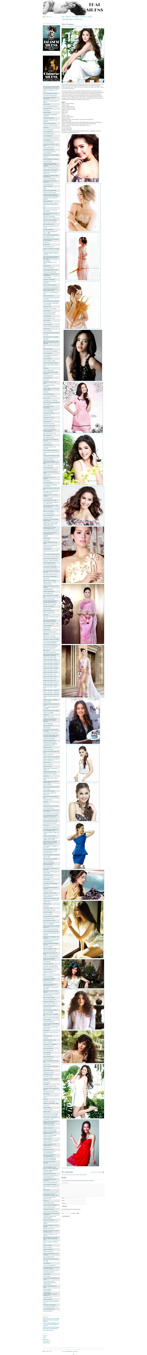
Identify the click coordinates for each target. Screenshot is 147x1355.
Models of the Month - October (50, 684)
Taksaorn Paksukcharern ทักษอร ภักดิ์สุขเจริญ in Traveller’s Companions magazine (50, 1122)
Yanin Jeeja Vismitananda (49, 1265)
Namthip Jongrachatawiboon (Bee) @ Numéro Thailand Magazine (50, 720)
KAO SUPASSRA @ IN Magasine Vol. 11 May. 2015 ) (51, 503)
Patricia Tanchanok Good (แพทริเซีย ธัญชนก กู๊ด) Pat (50, 896)
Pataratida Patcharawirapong (50, 883)
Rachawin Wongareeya (48, 1001)
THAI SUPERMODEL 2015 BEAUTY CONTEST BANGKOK (50, 1168)
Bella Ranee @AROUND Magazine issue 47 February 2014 (51, 217)
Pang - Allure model (47, 866)
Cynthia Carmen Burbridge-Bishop (51, 326)
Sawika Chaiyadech (48, 1042)
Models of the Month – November (51, 694)
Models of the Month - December (50, 664)
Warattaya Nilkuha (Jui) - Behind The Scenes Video (50, 1231)
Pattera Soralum (47, 903)
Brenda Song (46, 242)
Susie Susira (46, 1105)
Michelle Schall (46, 627)
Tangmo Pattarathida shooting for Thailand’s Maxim (51, 1141)
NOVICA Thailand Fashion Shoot (51, 819)
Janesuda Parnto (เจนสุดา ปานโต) (51, 455)
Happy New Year (47, 415)
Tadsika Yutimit (46, 1111)
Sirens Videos (75, 16)
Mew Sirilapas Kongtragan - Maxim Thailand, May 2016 (49, 621)
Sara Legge (46, 1030)
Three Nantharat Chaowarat (49, 1184)
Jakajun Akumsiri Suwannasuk (50, 450)
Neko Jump (46, 776)
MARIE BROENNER (48, 589)
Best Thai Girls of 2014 (48, 224)
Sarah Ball (45, 1038)
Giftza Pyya (46, 392)
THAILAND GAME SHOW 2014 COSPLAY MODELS (50, 1171)
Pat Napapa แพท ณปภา (48, 881)
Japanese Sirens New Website (50, 469)
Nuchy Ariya (46, 825)
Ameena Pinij (46, 104)
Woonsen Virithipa (47, 1245)
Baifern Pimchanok (47, 186)
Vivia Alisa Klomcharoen (49, 1220)
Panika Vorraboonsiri (48, 875)
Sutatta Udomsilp (47, 1107)
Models (71, 26)
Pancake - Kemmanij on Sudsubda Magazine (48, 863)
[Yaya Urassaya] (83, 55)
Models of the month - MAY (49, 680)
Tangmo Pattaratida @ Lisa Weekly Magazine (49, 1145)
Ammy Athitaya (46, 110)
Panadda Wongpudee (48, 861)
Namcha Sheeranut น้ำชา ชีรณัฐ (50, 710)
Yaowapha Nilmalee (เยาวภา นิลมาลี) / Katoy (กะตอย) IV (50, 1271)
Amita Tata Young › (78, 19)
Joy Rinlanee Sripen (48, 482)
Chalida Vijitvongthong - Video (50, 270)
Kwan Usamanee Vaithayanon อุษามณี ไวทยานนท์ (50, 546)
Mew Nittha (46, 614)
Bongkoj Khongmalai (48, 229)
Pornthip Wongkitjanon (48, 976)
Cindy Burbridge (47, 316)
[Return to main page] (73, 15)
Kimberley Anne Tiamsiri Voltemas (51, 530)
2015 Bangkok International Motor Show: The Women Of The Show (51, 87)
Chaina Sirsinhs (47, 265)
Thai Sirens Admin (77, 26)
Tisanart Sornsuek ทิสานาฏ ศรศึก (51, 1192)
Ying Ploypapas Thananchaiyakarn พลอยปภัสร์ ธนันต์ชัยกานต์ (50, 1294)
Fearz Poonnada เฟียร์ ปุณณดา (50, 362)
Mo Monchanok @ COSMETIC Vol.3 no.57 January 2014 (50, 647)
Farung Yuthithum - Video (49, 360)
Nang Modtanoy (47, 727)
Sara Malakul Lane (47, 1035)
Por (44, 974)
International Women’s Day (49, 433)
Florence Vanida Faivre (48, 370)
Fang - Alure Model (47, 353)
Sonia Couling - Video (48, 1070)
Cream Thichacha (47, 322)
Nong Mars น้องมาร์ (47, 799)
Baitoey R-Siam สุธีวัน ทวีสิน (49, 190)
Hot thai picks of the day (48, 423)
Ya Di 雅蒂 (45, 1261)
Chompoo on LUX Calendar (49, 308)
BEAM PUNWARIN (47, 201)
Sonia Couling (46, 1068)
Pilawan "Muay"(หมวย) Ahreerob (50, 929)
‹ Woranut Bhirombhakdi (67, 19)
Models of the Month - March (49, 678)
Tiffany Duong (46, 1190)
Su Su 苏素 (45, 1084)
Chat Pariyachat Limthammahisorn (51, 287)
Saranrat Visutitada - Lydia (49, 1040)
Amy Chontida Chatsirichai (49, 123)
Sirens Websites (47, 1052)
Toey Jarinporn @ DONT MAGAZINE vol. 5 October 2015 (50, 1195)
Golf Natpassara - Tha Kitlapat (50, 400)
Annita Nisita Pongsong (48, 133)
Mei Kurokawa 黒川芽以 (48, 606)
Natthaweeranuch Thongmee (50, 774)
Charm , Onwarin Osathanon (50, 285)
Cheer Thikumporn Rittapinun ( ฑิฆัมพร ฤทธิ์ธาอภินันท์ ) (50, 290)
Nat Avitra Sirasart (47, 747)
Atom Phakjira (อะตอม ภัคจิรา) (50, 170)
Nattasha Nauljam (47, 766)
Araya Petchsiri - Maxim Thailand (51, 155)
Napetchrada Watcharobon (49, 740)
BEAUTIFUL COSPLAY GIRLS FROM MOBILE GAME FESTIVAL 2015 (51, 204)
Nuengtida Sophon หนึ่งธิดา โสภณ (51, 827)
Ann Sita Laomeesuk (48, 129)
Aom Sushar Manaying (48, 142)
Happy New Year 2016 (48, 417)
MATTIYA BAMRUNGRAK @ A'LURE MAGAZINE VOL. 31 (50, 601)
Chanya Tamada (47, 277)
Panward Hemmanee (48, 877)
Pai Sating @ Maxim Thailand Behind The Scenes (50, 852)
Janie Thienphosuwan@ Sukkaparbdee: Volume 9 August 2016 (50, 462)
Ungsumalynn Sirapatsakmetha (50, 1211)
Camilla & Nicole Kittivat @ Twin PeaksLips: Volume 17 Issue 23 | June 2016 (50, 253)
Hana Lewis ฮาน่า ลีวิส (48, 413)
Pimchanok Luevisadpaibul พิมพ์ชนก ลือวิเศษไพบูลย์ (50, 940)
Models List (68, 16)
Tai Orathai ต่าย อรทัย (48, 1119)
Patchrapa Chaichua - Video (49, 893)
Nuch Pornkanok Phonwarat (49, 823)
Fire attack (45, 368)
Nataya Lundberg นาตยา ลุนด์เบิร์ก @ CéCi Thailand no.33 (51, 759)
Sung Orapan (46, 1093)
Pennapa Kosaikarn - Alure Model (51, 916)
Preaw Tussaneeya (47, 982)
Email (63, 1200)
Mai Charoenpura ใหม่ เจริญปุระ (50, 569)
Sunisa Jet (45, 1099)
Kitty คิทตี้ (45, 536)
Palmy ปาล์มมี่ (46, 856)
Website (63, 1203)
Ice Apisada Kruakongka (49, 427)
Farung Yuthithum (47, 358)
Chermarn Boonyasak (48, 295)
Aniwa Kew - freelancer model (50, 125)
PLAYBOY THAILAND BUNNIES (50, 956)
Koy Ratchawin (46, 538)
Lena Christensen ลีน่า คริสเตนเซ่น (51, 554)
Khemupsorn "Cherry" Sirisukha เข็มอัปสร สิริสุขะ (50, 520)
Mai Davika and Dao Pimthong (50, 574)
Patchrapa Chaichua (48, 891)
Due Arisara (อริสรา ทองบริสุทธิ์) (50, 337)
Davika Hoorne (46, 328)
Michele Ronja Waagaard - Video (51, 623)
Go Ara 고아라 (46, 398)
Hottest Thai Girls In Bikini (49, 425)
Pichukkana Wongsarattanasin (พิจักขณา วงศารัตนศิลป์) (51, 923)
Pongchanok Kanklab (48, 963)
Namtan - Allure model (48, 716)
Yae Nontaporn (46, 1263)
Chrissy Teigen (46, 310)
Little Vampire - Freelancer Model (51, 556)
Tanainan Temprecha (48, 1128)
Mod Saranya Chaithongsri (49, 652)
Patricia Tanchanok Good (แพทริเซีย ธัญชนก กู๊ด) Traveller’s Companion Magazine (51, 1320)
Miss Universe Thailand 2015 (50, 644)
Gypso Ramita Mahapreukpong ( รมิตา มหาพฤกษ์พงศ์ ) (50, 410)
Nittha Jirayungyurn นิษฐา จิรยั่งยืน (51, 786)
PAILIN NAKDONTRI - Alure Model (51, 854)
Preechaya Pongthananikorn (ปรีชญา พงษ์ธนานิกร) (50, 985)
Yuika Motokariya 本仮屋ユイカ (50, 1306)
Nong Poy (45, 801)
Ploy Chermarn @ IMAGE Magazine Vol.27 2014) (49, 959)
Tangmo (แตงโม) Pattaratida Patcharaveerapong (49, 1133)
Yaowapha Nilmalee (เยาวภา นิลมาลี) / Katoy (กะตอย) (50, 1268)
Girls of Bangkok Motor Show (50, 396)
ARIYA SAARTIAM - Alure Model (50, 159)
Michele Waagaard (47, 625)
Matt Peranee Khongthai (49, 599)
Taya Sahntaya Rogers (48, 1149)
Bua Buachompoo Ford (48, 246)
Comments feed (46, 1341)
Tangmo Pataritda (47, 1138)
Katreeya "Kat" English (48, 511)
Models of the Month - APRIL (49, 657)
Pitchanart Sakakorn (48, 946)
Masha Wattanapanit (48, 593)
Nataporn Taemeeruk (48, 754)
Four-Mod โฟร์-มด (47, 377)
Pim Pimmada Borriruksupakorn (50, 931)
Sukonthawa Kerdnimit (48, 1091)
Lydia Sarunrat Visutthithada (49, 567)
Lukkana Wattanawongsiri (49, 562)
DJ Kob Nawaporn (47, 330)
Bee (44, 208)
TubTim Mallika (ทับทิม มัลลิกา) (50, 1205)
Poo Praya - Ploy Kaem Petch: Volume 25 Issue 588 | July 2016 (50, 966)
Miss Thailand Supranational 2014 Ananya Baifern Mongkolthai (51, 642)
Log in (44, 1337)
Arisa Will (45, 157)
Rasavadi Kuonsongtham (49, 1006)
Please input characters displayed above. (71, 1209)
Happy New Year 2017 (48, 419)
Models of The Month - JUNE (50, 676)
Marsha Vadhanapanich (48, 591)
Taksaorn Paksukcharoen (49, 1125)
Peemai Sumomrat (47, 912)
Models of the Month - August (50, 659)
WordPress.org (46, 1342)
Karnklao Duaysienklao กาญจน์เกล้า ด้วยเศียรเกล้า (50, 506)
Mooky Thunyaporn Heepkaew (50, 699)
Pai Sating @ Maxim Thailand (50, 849)
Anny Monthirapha (47, 135)
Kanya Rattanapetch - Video (49, 500)
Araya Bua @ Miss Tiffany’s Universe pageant (49, 152)
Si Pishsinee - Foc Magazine (50, 1044)
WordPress (69, 1351)
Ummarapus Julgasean (48, 1209)
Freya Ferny (46, 380)
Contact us (89, 16)
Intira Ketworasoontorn (48, 437)
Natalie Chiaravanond (48, 749)
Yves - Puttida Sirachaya (49, 1309)
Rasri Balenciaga (47, 1008)
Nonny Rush (46, 804)
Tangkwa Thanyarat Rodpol (49, 1130)
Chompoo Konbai (47, 306)
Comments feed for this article (96, 1172)
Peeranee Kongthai (47, 914)
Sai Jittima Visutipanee (48, 1021)
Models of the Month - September (51, 690)
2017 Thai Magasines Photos (50, 93)
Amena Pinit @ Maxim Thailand (50, 106)
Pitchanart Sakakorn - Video (49, 948)
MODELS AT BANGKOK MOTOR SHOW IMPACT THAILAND (50, 655)
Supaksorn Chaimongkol (49, 1101)
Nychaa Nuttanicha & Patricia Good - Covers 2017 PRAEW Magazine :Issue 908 (50, 842)
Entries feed (45, 1339)
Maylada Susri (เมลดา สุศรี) (49, 604)
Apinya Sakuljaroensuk (48, 147)
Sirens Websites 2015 (48, 1056)
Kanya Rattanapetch (48, 498)
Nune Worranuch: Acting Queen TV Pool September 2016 (50, 830)
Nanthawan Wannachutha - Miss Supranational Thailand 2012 (50, 736)
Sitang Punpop (46, 1064)
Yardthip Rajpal (47, 1274)
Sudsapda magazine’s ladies (50, 1086)
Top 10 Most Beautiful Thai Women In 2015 (49, 1198)
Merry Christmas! (47, 608)
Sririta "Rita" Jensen (48, 1074)
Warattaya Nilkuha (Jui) (48, 1228)
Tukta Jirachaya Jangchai (49, 1207)
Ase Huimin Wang (47, 161)
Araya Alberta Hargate (48, 149)
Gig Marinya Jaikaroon (48, 394)
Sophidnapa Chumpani (48, 1072)
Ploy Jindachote (47, 961)
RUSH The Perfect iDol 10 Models (51, 1017)
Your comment (65, 1182)
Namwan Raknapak (48, 723)
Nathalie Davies (47, 762)
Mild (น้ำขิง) (46, 634)
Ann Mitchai (46, 127)
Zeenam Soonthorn (47, 1311)
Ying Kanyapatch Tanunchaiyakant (47, 1290)
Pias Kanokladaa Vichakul (49, 920)
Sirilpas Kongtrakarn (48, 1058)
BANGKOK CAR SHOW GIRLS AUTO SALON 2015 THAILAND (50, 195)
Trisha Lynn (46, 1200)
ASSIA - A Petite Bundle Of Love (50, 168)
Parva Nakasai (46, 879)
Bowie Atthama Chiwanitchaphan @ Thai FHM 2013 (51, 240)
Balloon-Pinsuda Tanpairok (49, 192)
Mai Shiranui (46, 578)
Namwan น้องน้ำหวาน (48, 725)
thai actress (66, 1167)
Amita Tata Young (47, 108)
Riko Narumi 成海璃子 (48, 1012)
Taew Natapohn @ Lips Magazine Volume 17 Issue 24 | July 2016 (51, 1114)
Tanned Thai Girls (47, 1147)
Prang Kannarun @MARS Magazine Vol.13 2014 (49, 979)
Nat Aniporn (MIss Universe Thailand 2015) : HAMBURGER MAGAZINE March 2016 (50, 744)
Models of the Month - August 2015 (51, 661)
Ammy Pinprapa (47, 112)
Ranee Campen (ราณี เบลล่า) (50, 1003)
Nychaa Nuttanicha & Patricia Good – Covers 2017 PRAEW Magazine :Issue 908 (51, 1324)
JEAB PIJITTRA (47, 475)
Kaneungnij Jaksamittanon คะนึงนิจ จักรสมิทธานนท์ (50, 492)
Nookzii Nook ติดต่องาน (48, 808)
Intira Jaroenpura (47, 435)
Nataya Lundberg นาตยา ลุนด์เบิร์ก (51, 756)
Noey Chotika (46, 789)
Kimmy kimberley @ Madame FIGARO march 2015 (50, 533)
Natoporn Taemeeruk (48, 764)
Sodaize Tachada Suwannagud (50, 1066)
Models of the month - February (50, 668)
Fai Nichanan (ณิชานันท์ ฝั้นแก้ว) (50, 351)
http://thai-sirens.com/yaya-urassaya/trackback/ (77, 1174)
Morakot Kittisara (47, 701)
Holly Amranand (47, 421)
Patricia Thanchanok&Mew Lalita (51, 898)
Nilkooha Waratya (47, 784)
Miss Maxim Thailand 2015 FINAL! (51, 639)
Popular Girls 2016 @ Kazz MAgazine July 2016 (49, 972)
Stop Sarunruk (46, 1082)
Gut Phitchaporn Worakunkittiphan (51, 402)
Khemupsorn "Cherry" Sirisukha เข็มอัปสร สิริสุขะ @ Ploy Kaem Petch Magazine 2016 (50, 524)
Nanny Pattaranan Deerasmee (50, 733)
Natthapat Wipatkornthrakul (49, 771)
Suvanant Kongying (47, 1109)
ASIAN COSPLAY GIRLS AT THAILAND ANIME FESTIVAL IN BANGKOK (50, 165)
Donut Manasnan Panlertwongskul (51, 332)
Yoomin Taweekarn (47, 1299)
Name (63, 1197)
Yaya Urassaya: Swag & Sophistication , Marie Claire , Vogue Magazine (50, 1283)
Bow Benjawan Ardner (48, 237)
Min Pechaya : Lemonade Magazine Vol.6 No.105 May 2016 (51, 636)
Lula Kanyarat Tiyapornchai (49, 564)
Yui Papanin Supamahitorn (49, 1304)
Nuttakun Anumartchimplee (49, 836)
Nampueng (46, 714)
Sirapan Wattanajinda (48, 1046)
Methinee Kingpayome (48, 610)
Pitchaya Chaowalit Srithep (49, 951)
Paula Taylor (46, 906)
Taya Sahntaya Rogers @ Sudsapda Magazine (49, 1155)
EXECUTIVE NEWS (47, 349)
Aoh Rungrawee (47, 140)
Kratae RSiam (46, 540)
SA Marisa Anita (47, 1019)
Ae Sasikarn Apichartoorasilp (50, 95)
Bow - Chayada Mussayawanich (50, 235)
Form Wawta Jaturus (48, 375)
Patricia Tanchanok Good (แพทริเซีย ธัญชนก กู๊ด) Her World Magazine (51, 1328)
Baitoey (45, 188)
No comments (84, 26)
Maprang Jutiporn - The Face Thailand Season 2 (50, 583)
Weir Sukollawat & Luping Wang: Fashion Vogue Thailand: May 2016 (51, 1238)
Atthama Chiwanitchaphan (49, 178)
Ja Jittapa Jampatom (48, 445)
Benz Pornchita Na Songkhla (50, 220)
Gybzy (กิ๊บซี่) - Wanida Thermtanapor (48, 407)
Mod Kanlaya (46, 650)
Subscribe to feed (48, 16)
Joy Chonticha (46, 480)
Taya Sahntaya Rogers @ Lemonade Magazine (49, 1152)
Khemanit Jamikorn (47, 517)
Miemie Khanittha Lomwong (49, 631)
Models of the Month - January (50, 670)
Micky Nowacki (46, 629)
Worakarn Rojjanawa (48, 1249)
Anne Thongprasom (48, 131)
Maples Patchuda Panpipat (49, 580)
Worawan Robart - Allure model (50, 1259)
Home (63, 16)
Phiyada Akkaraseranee (48, 918)
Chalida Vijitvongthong (48, 267)
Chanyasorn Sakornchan (49, 279)
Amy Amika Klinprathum (48, 118)
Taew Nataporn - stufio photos (50, 1117)
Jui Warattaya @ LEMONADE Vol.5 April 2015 (50, 485)
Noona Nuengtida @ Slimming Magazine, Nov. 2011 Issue (50, 816)
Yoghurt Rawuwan (47, 1297)
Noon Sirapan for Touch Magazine (51, 813)
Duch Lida (45, 335)
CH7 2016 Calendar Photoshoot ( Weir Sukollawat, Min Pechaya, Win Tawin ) (51, 258)
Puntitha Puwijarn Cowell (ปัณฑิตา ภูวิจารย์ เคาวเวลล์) (51, 995)
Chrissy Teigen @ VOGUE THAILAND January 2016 (49, 313)
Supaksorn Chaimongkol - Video (50, 1103)
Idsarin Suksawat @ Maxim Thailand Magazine (49, 430)
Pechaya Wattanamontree (49, 910)
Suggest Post (83, 16)
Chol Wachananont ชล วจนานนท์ (51, 301)
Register (45, 1336)
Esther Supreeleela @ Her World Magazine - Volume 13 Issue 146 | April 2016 (51, 342)
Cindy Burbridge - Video (49, 318)
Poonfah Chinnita (47, 969)
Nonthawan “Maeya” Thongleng (50, 806)
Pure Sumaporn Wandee (49, 997)
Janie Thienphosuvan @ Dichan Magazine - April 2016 (50, 458)
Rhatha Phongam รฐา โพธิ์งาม (50, 1010)
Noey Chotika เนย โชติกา (49, 791)
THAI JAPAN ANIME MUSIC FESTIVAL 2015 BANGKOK (49, 1159)
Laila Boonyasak (47, 549)
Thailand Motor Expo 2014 (49, 1173)
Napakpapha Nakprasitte (49, 738)
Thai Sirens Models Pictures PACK (51, 1165)
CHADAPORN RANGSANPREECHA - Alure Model (50, 262)
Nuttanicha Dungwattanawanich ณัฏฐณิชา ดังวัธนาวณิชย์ (50, 839)
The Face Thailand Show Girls (50, 1182)
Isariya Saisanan (47, 442)
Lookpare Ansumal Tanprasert (50, 558)
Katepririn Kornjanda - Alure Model (51, 509)
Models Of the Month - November (51, 682)
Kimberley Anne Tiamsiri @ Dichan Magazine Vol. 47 (49, 528)
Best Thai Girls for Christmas (49, 222)
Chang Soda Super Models (49, 272)
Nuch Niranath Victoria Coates (50, 821)
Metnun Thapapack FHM (49, 612)
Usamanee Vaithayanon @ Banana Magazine (49, 1217)
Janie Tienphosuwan (48, 465)
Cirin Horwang (46, 320)
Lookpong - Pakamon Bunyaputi (50, 560)
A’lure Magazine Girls (48, 184)
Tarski (76, 1351)
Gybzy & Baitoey (47, 404)
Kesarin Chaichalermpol (49, 515)
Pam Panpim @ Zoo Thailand (50, 859)
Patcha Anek (46, 885)
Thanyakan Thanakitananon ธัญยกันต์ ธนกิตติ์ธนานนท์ (50, 1176)
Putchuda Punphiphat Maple (50, 999)
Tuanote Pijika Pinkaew (48, 1202)
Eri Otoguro (46, 339)
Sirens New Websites (48, 1048)
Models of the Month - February (50, 666)
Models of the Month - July (49, 674)
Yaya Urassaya (72, 1167)
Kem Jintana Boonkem (48, 513)
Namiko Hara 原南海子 (48, 712)
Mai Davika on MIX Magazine (50, 576)
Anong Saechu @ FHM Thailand (50, 138)
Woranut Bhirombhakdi (48, 1257)
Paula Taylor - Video (48, 908)
